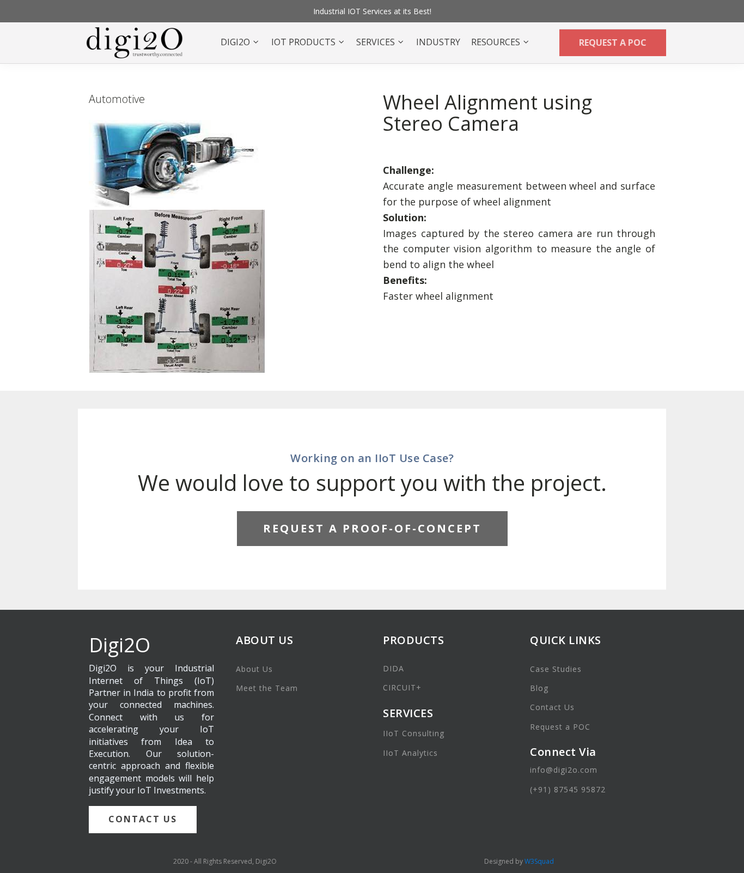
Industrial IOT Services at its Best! (372, 11)
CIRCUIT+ (402, 687)
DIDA (393, 668)
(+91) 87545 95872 (568, 789)
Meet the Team (267, 688)
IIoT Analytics (410, 753)
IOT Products (303, 42)
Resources (495, 42)
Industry (438, 42)
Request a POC (560, 727)
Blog (539, 688)
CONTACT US (142, 819)
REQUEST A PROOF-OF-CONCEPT (372, 528)
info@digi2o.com (563, 770)
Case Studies (556, 669)
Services (375, 42)
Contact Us (552, 707)
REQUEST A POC (613, 42)
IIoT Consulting (413, 733)
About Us (254, 669)
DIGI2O (235, 42)
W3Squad (539, 861)
